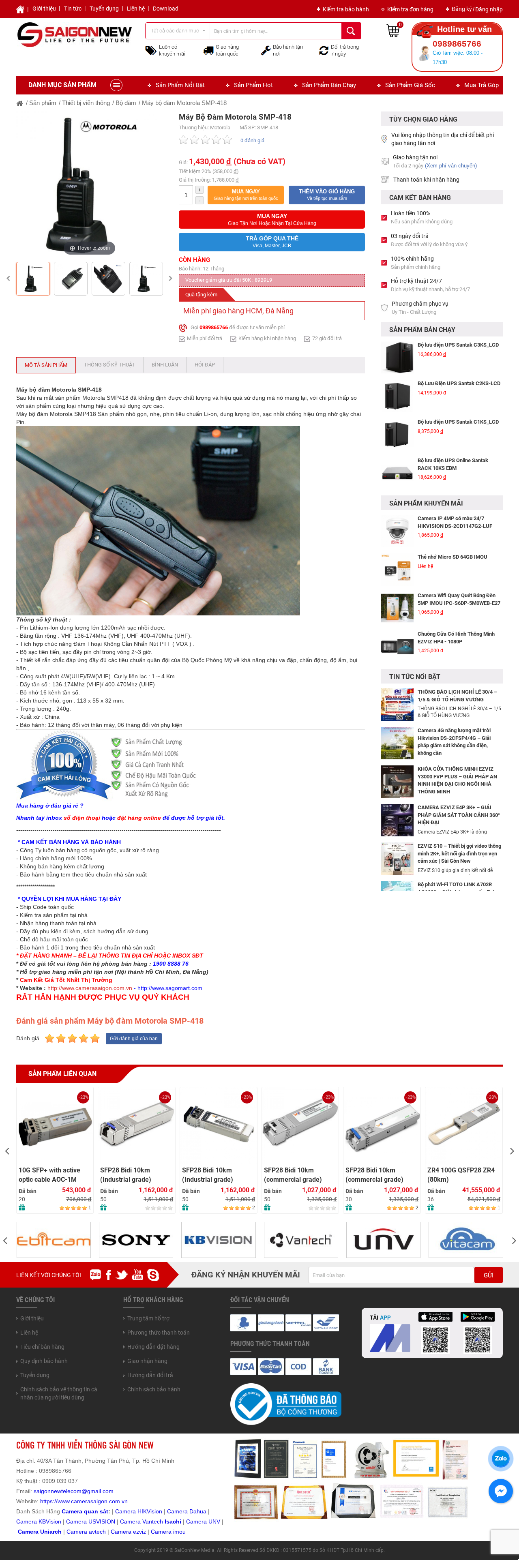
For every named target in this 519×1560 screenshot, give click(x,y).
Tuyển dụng (104, 8)
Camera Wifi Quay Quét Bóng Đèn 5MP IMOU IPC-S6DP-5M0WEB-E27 (459, 569)
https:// (49, 1501)
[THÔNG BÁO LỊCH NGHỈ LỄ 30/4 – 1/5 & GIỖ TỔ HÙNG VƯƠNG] (397, 704)
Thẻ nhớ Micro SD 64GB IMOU (452, 527)
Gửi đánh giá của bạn (134, 1038)
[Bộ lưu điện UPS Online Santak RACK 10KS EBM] (397, 453)
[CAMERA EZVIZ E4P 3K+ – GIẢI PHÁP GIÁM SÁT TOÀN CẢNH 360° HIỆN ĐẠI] (397, 819)
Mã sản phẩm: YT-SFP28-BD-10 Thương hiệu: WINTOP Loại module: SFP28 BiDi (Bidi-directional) (378, 1122)
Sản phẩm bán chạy (329, 85)
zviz (141, 1531)
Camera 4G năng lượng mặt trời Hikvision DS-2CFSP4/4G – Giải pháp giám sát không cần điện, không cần (454, 741)
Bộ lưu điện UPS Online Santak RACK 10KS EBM (453, 444)
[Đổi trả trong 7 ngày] (324, 50)
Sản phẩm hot (253, 85)
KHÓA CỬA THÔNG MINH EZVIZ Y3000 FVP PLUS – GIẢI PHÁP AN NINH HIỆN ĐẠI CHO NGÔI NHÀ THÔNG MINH (457, 780)
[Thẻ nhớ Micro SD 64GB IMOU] (397, 540)
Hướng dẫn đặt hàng (153, 1347)
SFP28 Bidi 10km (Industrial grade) (125, 1174)
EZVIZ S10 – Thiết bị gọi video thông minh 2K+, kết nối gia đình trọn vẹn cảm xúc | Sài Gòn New (459, 853)
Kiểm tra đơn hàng (410, 9)
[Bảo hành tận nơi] (266, 50)
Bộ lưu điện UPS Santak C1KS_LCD (458, 402)
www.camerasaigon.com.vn (93, 1501)
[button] (246, 195)
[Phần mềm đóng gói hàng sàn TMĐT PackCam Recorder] (397, 492)
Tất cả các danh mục (175, 31)
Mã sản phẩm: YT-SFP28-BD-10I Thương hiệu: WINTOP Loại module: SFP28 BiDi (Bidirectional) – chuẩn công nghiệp (216, 1126)
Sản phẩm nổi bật (180, 85)
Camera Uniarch (40, 1531)
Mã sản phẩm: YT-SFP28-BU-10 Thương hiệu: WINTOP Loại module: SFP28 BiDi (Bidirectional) (296, 1122)
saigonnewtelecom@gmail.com (73, 1491)
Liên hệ (136, 8)
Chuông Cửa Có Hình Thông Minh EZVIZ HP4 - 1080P (456, 608)
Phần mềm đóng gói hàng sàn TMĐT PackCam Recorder (459, 483)
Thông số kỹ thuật (109, 365)
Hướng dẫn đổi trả (150, 1375)
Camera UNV (203, 1521)
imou (179, 1531)
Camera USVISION (90, 1521)
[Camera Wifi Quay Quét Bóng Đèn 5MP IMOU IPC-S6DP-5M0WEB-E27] (397, 578)
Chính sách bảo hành (153, 1389)
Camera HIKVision (138, 1511)
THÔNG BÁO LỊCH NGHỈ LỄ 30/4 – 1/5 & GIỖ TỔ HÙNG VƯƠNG (457, 696)
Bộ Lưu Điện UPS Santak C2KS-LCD (459, 363)
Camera (77, 1531)
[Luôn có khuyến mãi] (151, 50)
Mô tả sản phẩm (46, 365)
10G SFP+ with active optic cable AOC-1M (49, 1174)
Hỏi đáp (205, 365)
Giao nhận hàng (147, 1361)
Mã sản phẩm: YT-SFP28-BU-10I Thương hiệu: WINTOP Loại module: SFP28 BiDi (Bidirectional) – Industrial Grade (132, 1126)
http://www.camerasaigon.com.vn (89, 988)
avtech (97, 1531)
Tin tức (72, 8)
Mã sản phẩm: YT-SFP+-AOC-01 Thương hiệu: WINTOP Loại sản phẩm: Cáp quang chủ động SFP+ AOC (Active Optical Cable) (54, 1126)
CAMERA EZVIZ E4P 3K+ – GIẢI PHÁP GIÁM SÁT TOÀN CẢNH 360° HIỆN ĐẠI (459, 814)
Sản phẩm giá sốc (410, 85)
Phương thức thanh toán (158, 1332)
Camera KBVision (38, 1521)
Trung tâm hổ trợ (148, 1318)
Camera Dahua (186, 1511)
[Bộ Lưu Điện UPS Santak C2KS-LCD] (397, 376)
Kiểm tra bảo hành (346, 9)
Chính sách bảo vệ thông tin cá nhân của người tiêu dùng (58, 1393)
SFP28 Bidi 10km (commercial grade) (293, 1174)
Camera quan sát (85, 1511)
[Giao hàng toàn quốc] (208, 50)
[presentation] (7, 1150)
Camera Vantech (141, 1521)
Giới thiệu (44, 8)
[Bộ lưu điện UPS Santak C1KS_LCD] (397, 415)
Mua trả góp (481, 85)
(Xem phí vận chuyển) (451, 166)
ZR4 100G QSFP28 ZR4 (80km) (461, 1174)
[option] (89, 184)
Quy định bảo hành (44, 1361)
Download (165, 8)
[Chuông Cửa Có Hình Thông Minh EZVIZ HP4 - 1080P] (397, 617)
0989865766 (213, 328)
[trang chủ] (20, 102)
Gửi (488, 1275)
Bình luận (165, 365)
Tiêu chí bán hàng (42, 1347)
